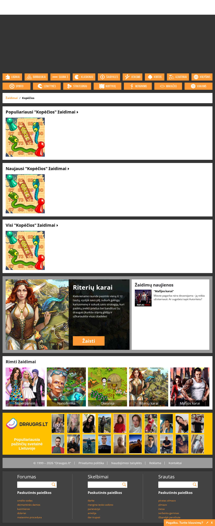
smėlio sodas (25, 500)
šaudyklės (112, 77)
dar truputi (94, 517)
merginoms (141, 86)
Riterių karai (148, 403)
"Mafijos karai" (164, 291)
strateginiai (80, 86)
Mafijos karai (190, 403)
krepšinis (205, 77)
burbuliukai (39, 77)
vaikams (201, 86)
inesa (161, 509)
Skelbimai (98, 476)
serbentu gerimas (168, 513)
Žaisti (88, 341)
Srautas (166, 476)
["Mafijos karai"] (143, 297)
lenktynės (50, 86)
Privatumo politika (91, 463)
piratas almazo (167, 500)
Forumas (26, 476)
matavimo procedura (29, 517)
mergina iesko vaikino (100, 504)
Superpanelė (25, 403)
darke (91, 500)
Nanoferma (66, 403)
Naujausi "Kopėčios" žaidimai (36, 168)
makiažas (171, 86)
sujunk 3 (63, 77)
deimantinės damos (28, 504)
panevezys (94, 509)
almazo (162, 504)
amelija (92, 513)
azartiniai (181, 77)
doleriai (21, 513)
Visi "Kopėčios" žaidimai (31, 225)
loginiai (15, 77)
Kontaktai (175, 463)
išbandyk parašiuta (169, 517)
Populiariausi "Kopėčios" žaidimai (41, 112)
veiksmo (135, 77)
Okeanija (107, 403)
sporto (19, 86)
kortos (158, 77)
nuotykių (111, 86)
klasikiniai (87, 77)
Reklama (155, 463)
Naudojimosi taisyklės (126, 463)
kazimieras (23, 509)
